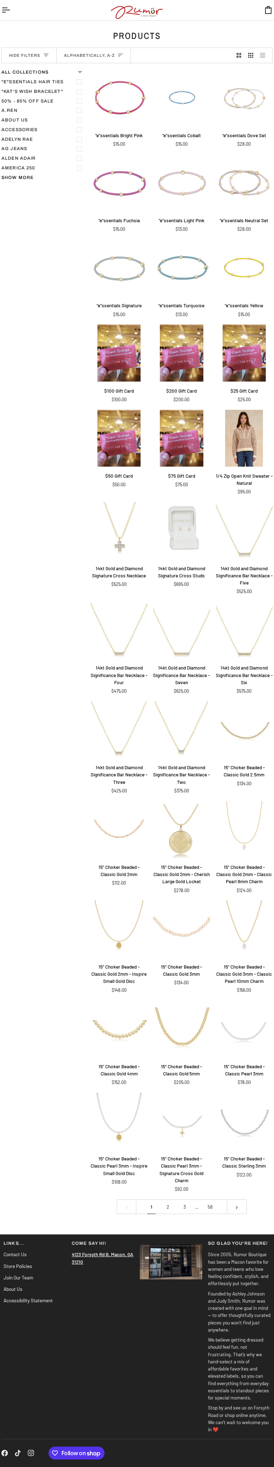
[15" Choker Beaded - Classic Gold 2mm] (119, 829)
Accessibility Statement (28, 1300)
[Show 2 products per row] (239, 55)
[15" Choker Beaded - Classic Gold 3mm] (181, 928)
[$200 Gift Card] (181, 352)
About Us (14, 120)
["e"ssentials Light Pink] (181, 182)
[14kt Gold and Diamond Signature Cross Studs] (181, 530)
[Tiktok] (18, 1453)
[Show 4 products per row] (265, 55)
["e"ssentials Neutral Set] (244, 182)
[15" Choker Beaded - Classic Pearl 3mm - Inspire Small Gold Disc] (119, 1121)
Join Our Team (18, 1277)
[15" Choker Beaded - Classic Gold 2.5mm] (244, 729)
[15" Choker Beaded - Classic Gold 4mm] (119, 1028)
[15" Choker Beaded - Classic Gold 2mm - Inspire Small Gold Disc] (119, 928)
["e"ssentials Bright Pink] (119, 97)
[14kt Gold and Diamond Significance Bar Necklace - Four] (119, 630)
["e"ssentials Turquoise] (181, 267)
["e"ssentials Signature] (119, 267)
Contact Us (15, 1254)
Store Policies (18, 1266)
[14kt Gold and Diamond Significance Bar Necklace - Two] (181, 729)
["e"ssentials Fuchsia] (119, 182)
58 (210, 1207)
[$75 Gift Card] (181, 438)
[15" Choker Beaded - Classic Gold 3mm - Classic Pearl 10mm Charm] (244, 928)
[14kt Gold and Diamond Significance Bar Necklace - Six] (244, 630)
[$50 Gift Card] (119, 438)
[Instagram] (31, 1453)
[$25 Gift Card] (244, 352)
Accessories (19, 129)
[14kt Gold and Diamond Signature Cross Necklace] (119, 530)
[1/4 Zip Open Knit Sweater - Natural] (244, 438)
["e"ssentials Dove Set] (244, 97)
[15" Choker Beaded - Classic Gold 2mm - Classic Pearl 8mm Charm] (244, 829)
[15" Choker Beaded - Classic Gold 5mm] (181, 1028)
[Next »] (237, 1206)
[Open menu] (12, 10)
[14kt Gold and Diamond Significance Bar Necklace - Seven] (181, 630)
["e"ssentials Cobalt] (181, 97)
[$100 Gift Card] (119, 352)
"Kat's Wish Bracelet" (32, 91)
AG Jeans (14, 148)
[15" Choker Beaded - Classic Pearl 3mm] (244, 1028)
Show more (17, 177)
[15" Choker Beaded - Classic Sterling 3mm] (244, 1121)
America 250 (18, 167)
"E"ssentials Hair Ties (32, 81)
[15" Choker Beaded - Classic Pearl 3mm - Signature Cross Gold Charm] (181, 1121)
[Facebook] (4, 1453)
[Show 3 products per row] (251, 55)
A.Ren (9, 110)
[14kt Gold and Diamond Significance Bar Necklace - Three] (119, 729)
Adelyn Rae (17, 139)
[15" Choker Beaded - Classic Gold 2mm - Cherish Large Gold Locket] (181, 829)
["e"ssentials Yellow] (244, 267)
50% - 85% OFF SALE (27, 101)
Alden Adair (18, 158)
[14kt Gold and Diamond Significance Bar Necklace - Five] (244, 530)
